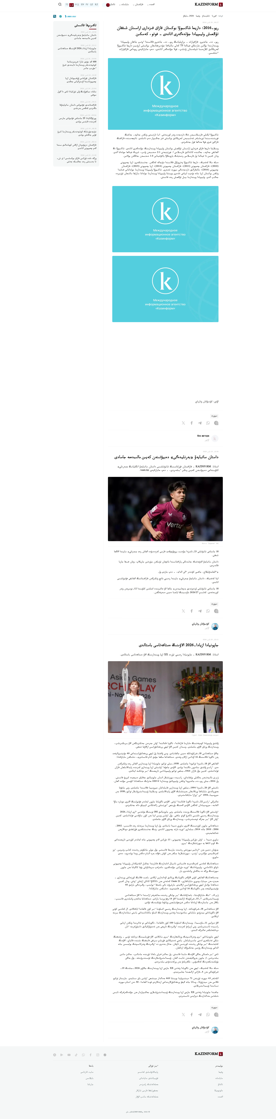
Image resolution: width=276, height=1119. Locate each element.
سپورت (214, 416)
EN (82, 5)
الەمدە (220, 1097)
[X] (183, 423)
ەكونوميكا (218, 1091)
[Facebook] (191, 423)
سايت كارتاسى (86, 1072)
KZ (96, 5)
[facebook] (90, 1054)
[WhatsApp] (208, 423)
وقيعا (198, 16)
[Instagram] (216, 423)
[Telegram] (200, 423)
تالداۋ (112, 5)
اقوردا (214, 16)
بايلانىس (89, 1078)
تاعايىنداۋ (206, 16)
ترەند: (220, 16)
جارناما (90, 1084)
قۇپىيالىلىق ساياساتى (148, 1078)
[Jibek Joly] (69, 16)
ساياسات (219, 1078)
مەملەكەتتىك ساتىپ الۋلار (147, 1097)
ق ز (71, 5)
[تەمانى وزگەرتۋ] (106, 5)
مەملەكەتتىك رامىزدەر (148, 1084)
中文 (77, 5)
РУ (87, 5)
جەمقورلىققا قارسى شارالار (147, 1091)
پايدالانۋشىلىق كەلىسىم (148, 1072)
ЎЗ (67, 5)
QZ (91, 5)
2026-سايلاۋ (188, 16)
